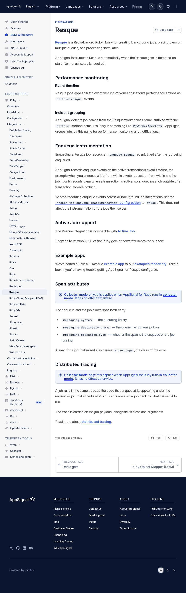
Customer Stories (64, 528)
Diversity (125, 521)
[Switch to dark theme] (174, 570)
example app (114, 264)
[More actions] (176, 6)
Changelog (60, 534)
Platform (52, 6)
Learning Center (63, 541)
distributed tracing (96, 422)
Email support (97, 515)
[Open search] (152, 6)
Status (92, 521)
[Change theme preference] (168, 6)
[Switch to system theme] (160, 570)
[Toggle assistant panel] (160, 6)
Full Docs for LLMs (162, 508)
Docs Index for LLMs (163, 515)
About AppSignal (130, 508)
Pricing (137, 6)
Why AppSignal (63, 548)
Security (94, 528)
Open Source (128, 528)
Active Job (126, 231)
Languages (73, 6)
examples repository (150, 264)
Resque (61, 42)
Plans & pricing (62, 508)
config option (99, 203)
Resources (117, 6)
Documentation (63, 515)
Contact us (95, 508)
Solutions (95, 6)
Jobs (123, 515)
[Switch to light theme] (167, 570)
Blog (56, 521)
